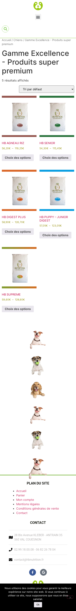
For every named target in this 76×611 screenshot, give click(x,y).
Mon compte (25, 500)
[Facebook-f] (32, 572)
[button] (38, 17)
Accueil (6, 40)
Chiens (18, 40)
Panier (20, 495)
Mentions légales (28, 504)
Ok (38, 604)
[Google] (43, 572)
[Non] (70, 597)
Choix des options (18, 157)
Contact (21, 513)
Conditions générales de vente (37, 508)
